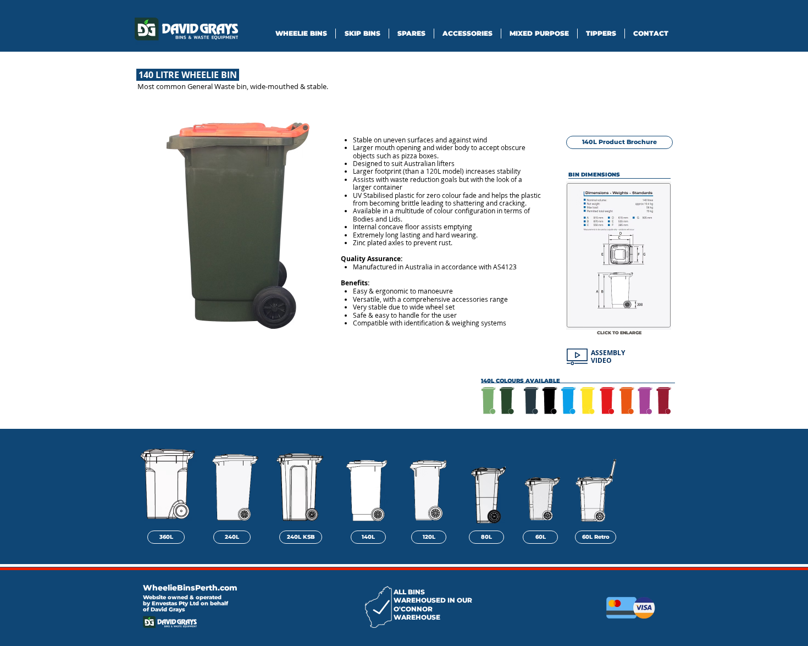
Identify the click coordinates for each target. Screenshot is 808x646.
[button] (238, 226)
